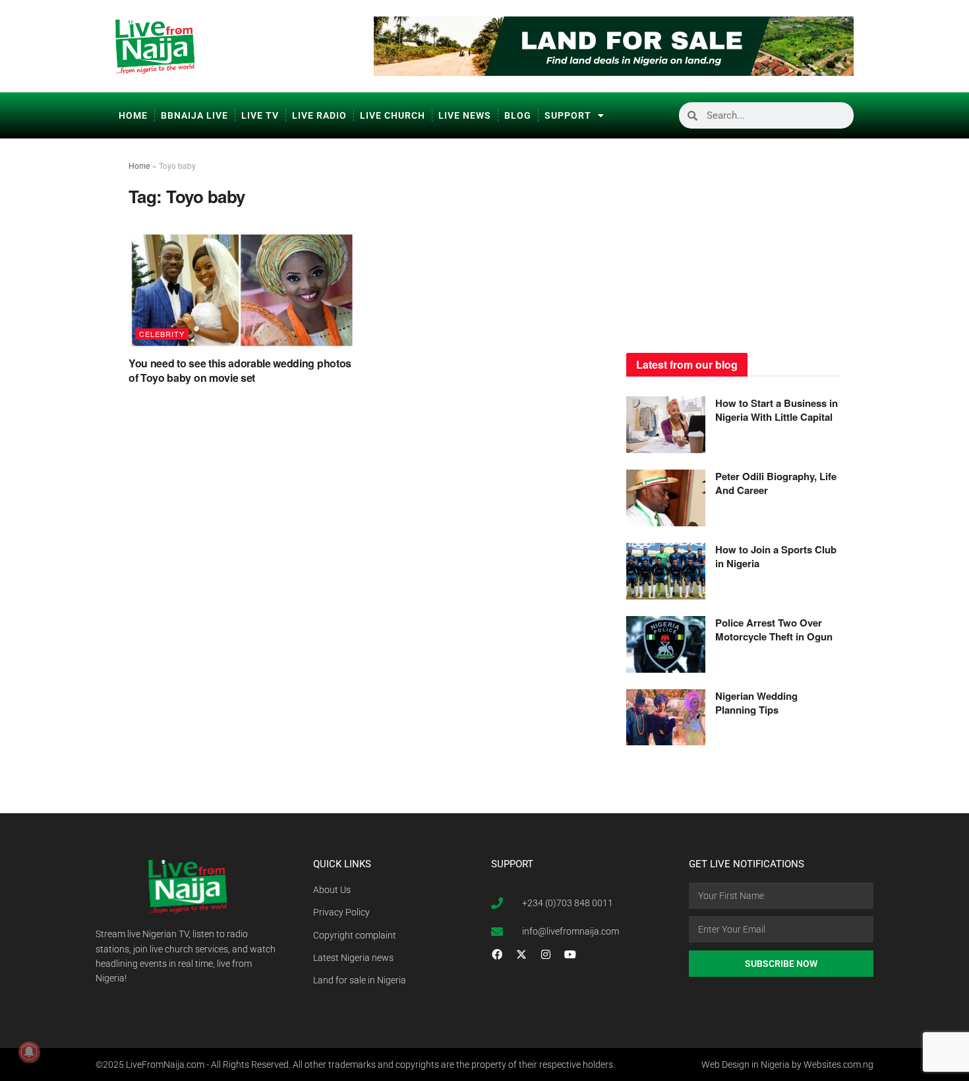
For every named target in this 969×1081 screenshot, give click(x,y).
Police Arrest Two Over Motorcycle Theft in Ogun (774, 629)
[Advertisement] (734, 240)
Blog (517, 115)
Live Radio (319, 115)
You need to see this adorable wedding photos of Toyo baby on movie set (240, 370)
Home (133, 115)
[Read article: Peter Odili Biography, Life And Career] (665, 498)
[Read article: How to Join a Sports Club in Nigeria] (665, 571)
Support (567, 115)
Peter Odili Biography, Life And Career (776, 483)
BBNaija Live (194, 115)
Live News (464, 115)
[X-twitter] (521, 954)
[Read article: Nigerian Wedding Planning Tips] (665, 717)
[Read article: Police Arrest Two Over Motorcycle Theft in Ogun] (665, 644)
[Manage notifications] (29, 1052)
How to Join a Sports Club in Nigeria (776, 556)
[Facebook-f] (497, 954)
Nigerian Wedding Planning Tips (756, 703)
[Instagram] (545, 954)
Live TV (260, 115)
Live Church (392, 115)
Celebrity (162, 333)
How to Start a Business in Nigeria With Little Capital (776, 410)
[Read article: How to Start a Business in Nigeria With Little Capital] (665, 424)
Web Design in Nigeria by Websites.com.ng (787, 1064)
